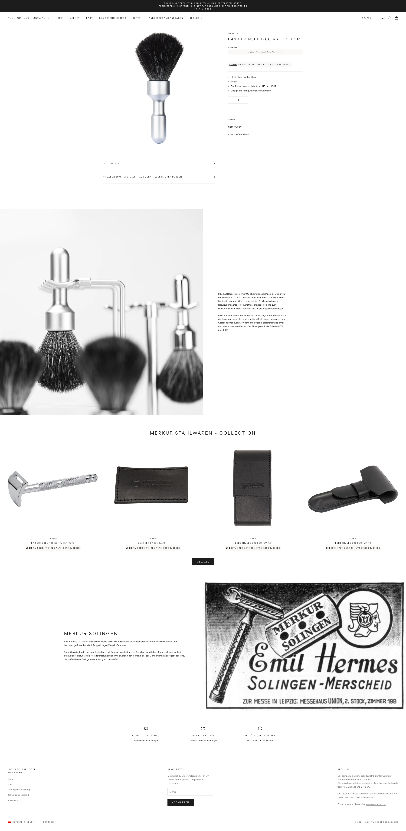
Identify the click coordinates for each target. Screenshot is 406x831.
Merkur (233, 33)
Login (251, 52)
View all (203, 561)
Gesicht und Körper (112, 18)
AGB (10, 784)
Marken (74, 18)
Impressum (13, 800)
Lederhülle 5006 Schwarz (353, 543)
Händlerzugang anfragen (165, 18)
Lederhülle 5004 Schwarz (253, 543)
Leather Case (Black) (153, 543)
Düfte (136, 18)
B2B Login (196, 18)
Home (59, 18)
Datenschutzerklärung (19, 789)
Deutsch (367, 18)
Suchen (11, 779)
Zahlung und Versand (18, 794)
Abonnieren (180, 802)
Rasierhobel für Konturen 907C (53, 543)
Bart (89, 18)
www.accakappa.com (376, 804)
